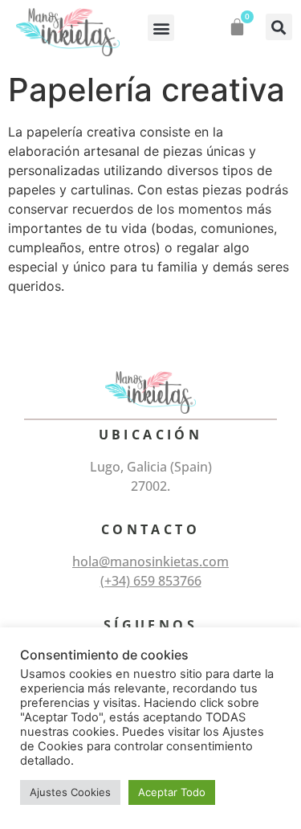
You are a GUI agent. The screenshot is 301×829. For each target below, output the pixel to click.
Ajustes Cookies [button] (70, 792)
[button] (161, 27)
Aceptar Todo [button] (171, 792)
